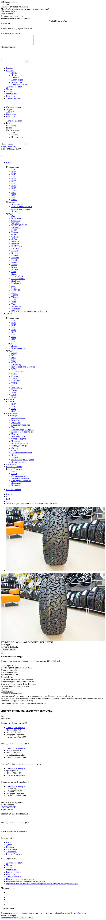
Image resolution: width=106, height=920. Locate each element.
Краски (14, 434)
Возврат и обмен (13, 872)
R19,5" (14, 190)
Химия (14, 455)
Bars (13, 216)
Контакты (10, 96)
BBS (13, 355)
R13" (13, 404)
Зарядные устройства (20, 425)
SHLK (14, 374)
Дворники (15, 422)
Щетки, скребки (18, 462)
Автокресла (16, 82)
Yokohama (15, 309)
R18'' (13, 186)
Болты (14, 471)
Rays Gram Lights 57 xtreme (23, 367)
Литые (14, 346)
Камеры (14, 427)
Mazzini (14, 262)
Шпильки (15, 485)
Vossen (14, 390)
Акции (9, 91)
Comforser (15, 220)
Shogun (14, 376)
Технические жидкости (21, 453)
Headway (15, 244)
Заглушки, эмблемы (20, 478)
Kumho (14, 253)
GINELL (15, 234)
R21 (13, 341)
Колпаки (15, 77)
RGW (13, 369)
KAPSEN (15, 248)
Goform (14, 239)
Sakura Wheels (17, 371)
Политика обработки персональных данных (25, 881)
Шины (14, 73)
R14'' (13, 174)
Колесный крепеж (19, 84)
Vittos (13, 304)
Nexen (14, 267)
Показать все (7, 691)
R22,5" (14, 200)
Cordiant (14, 223)
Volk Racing (16, 388)
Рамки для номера (19, 446)
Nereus (14, 265)
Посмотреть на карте (15, 728)
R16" (13, 411)
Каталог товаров (13, 490)
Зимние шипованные (20, 209)
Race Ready (16, 364)
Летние (14, 211)
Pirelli (13, 272)
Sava (13, 285)
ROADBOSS (17, 276)
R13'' (13, 172)
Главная (9, 68)
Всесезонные (17, 204)
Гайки (14, 474)
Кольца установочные (21, 480)
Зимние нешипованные (21, 206)
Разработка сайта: (17, 918)
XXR (13, 395)
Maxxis (14, 260)
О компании (11, 94)
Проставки (16, 483)
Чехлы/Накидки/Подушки (22, 460)
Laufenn (14, 255)
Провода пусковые (19, 443)
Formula (14, 232)
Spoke (14, 378)
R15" (13, 408)
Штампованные (18, 348)
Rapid (13, 274)
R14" (13, 406)
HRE (13, 357)
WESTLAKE (17, 306)
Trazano (14, 295)
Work (13, 392)
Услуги (9, 89)
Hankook (15, 241)
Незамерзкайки (18, 436)
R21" (13, 195)
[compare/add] (2, 652)
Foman (14, 230)
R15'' (13, 176)
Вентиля (15, 420)
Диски (14, 75)
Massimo (15, 258)
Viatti (13, 302)
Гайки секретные (18, 476)
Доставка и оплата (14, 87)
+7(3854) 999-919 (8, 146)
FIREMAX (16, 227)
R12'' (13, 169)
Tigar (13, 292)
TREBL (14, 383)
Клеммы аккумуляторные (22, 429)
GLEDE (14, 237)
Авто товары (17, 80)
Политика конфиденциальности (20, 879)
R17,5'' (14, 183)
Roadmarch (16, 283)
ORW (13, 362)
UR (12, 385)
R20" (13, 339)
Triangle (14, 297)
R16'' (13, 179)
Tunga (14, 299)
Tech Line (15, 381)
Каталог (10, 70)
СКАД (14, 397)
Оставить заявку (8, 649)
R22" (13, 197)
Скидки (14, 448)
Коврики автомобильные (22, 432)
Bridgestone (16, 218)
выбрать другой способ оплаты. (72, 913)
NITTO (14, 269)
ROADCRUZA (18, 278)
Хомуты (14, 457)
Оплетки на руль (18, 439)
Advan (14, 353)
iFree (13, 360)
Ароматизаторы (18, 418)
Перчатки (15, 441)
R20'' (13, 193)
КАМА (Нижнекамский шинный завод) (29, 311)
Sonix (13, 288)
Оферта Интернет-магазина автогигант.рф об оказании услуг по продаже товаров (42, 884)
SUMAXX (16, 290)
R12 (13, 320)
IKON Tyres (16, 246)
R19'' (13, 188)
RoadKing (15, 281)
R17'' (13, 181)
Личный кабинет (13, 98)
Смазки (14, 450)
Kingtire (14, 251)
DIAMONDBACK (19, 225)
